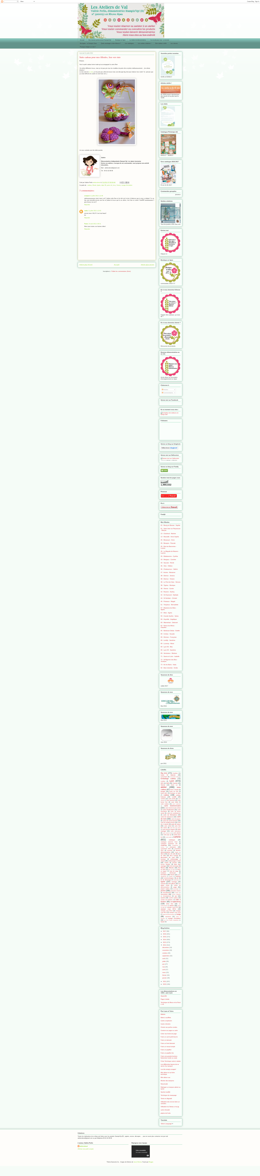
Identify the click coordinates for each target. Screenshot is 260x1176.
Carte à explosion (166, 1020)
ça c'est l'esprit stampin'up (171, 920)
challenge (164, 845)
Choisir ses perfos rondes (169, 1027)
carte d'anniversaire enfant (173, 808)
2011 (164, 981)
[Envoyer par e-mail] (121, 182)
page (175, 887)
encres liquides (165, 864)
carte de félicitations (170, 815)
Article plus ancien (147, 265)
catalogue (172, 840)
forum (172, 874)
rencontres (164, 894)
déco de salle (171, 854)
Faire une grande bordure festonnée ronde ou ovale (169, 1057)
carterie (177, 837)
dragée (176, 852)
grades (171, 876)
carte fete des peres (175, 827)
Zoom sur (174, 785)
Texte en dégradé (166, 1098)
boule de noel (173, 791)
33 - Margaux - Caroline (168, 559)
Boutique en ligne (120, 40)
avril (163, 969)
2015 (165, 936)
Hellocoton (174, 460)
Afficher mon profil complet (86, 1149)
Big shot (164, 773)
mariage (174, 882)
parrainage (176, 889)
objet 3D (103, 185)
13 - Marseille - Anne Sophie (170, 536)
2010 (165, 984)
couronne (169, 850)
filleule (94, 185)
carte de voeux (176, 824)
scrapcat (87, 196)
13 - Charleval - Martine (168, 533)
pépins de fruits (166, 1113)
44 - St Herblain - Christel (169, 598)
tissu (114, 185)
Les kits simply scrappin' (168, 1069)
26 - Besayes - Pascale (168, 543)
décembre (165, 947)
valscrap (168, 460)
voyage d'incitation (126, 185)
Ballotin (163, 1014)
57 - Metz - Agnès (166, 613)
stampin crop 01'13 (172, 907)
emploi (166, 862)
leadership (176, 879)
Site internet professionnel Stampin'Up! (99, 40)
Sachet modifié (165, 1092)
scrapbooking (175, 902)
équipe (163, 921)
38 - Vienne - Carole (167, 588)
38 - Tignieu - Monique (168, 585)
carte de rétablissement (168, 822)
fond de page (174, 871)
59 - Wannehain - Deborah (169, 622)
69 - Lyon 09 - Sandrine (168, 650)
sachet (163, 898)
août (164, 958)
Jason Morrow (137, 1162)
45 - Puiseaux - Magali (168, 601)
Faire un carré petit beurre (169, 1037)
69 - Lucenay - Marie (167, 643)
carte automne (170, 800)
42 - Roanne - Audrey (167, 592)
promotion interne (175, 891)
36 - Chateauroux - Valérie (169, 569)
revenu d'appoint (176, 894)
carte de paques (176, 819)
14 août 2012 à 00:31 (94, 224)
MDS (162, 783)
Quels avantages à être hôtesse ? (111, 43)
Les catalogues (129, 43)
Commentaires (168, 393)
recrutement (167, 892)
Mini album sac (165, 1077)
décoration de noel (168, 857)
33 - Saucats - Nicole (167, 563)
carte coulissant (176, 804)
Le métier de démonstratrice (137, 40)
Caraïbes (175, 773)
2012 (165, 945)
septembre (166, 956)
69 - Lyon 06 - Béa (167, 647)
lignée (98, 185)
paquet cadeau (165, 889)
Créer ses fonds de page (169, 1033)
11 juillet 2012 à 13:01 (94, 210)
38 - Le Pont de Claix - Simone (170, 582)
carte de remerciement (170, 821)
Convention (164, 777)
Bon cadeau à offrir (161, 43)
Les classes (174, 43)
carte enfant (168, 826)
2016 (165, 934)
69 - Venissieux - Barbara (169, 653)
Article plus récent (85, 265)
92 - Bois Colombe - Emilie (169, 668)
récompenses (167, 896)
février (164, 975)
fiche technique (174, 866)
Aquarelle (164, 996)
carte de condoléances (174, 813)
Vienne (118, 185)
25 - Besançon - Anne (168, 540)
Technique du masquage (169, 1095)
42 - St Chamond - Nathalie (169, 595)
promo (163, 891)
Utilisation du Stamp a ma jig (170, 1106)
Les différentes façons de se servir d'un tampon (170, 1065)
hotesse (178, 876)
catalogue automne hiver (169, 842)
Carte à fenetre (165, 1024)
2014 (165, 939)
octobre (165, 953)
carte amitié (171, 798)
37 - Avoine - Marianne (168, 572)
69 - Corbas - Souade (168, 634)
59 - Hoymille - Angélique (169, 619)
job (177, 878)
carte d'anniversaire (172, 806)
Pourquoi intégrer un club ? (88, 47)
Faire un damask (166, 1040)
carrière (163, 798)
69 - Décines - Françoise (169, 637)
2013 (165, 942)
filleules (171, 868)
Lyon (171, 781)
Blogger (151, 1162)
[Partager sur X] (125, 182)
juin (163, 964)
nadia (86, 210)
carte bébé (174, 802)
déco (162, 854)
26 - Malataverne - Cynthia (169, 556)
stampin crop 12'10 (175, 912)
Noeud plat (164, 1084)
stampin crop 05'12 (166, 911)
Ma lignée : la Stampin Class (88, 43)
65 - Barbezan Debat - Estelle (170, 630)
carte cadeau (165, 804)
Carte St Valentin (168, 775)
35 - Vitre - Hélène (166, 566)
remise (176, 892)
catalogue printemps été (169, 843)
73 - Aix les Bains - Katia (168, 664)
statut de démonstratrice (169, 914)
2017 (165, 931)
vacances (168, 916)
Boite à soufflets (166, 1017)
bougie (163, 791)
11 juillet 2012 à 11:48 (96, 196)
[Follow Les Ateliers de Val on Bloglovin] (169, 449)
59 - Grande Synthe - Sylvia (169, 616)
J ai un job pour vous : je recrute (159, 40)
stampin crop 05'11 (168, 909)
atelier (164, 787)
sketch (172, 905)
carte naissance (176, 831)
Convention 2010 (174, 776)
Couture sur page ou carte (169, 1030)
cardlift (174, 797)
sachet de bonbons (167, 899)
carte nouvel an (167, 833)
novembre (165, 950)
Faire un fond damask (168, 1043)
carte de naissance (167, 817)
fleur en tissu (171, 869)
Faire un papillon (166, 1050)
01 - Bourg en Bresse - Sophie (170, 525)
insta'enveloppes (169, 878)
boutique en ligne (175, 793)
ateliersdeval (84, 1146)
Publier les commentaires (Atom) (121, 271)
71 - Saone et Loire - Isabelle (170, 656)
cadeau (89, 185)
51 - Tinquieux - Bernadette (169, 604)
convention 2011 (166, 848)
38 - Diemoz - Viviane (167, 579)
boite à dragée (174, 789)
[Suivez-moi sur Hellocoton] (170, 458)
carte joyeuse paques (168, 829)
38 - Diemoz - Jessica (168, 575)
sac (176, 896)
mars (164, 972)
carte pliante (177, 833)
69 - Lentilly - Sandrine (168, 640)
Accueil (82, 40)
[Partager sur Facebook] (126, 182)
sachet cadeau (173, 898)
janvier (164, 978)
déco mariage (174, 855)
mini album (171, 883)
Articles (165, 389)
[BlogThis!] (123, 182)
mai (163, 967)
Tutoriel (175, 783)
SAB (167, 783)
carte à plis (168, 837)
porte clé (109, 185)
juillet (164, 961)
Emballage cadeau (168, 779)
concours (173, 847)
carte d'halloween (168, 809)
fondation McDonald (168, 873)
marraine (163, 883)
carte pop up (167, 834)
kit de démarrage (166, 880)
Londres (163, 781)
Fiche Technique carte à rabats (171, 1061)
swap (179, 914)
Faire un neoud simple (168, 1046)
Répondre (87, 204)
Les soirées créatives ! (144, 43)
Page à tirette (165, 999)
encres (174, 862)
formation (164, 874)
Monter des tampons (167, 1080)
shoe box (169, 904)
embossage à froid (174, 861)
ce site (91, 72)
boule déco (164, 793)
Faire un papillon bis (167, 1053)
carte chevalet (165, 1110)
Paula (86, 224)
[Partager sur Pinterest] (128, 182)
